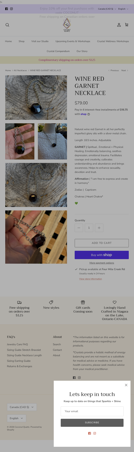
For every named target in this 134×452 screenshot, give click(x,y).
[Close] (126, 385)
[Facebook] (89, 433)
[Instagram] (94, 433)
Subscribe (92, 422)
